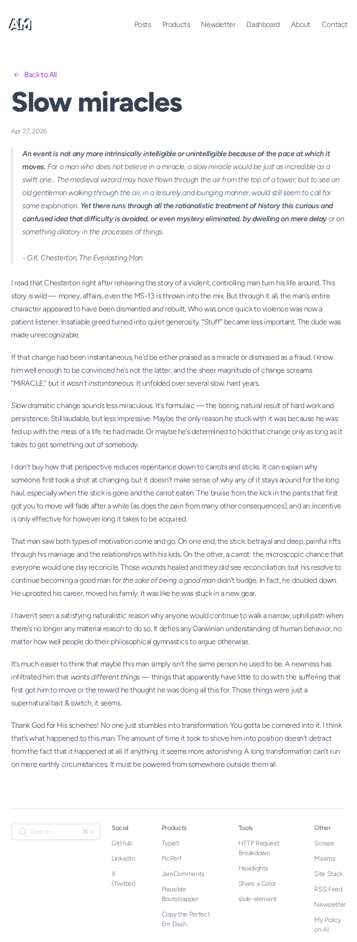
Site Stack (328, 874)
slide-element (257, 899)
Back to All (40, 74)
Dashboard (262, 24)
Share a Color (257, 884)
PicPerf (172, 859)
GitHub (122, 843)
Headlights (253, 868)
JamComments (183, 874)
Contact (335, 24)
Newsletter (218, 24)
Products (176, 24)
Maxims (324, 859)
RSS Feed (328, 889)
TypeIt (170, 843)
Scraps (324, 843)
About (301, 24)
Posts (142, 24)
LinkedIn (123, 859)
